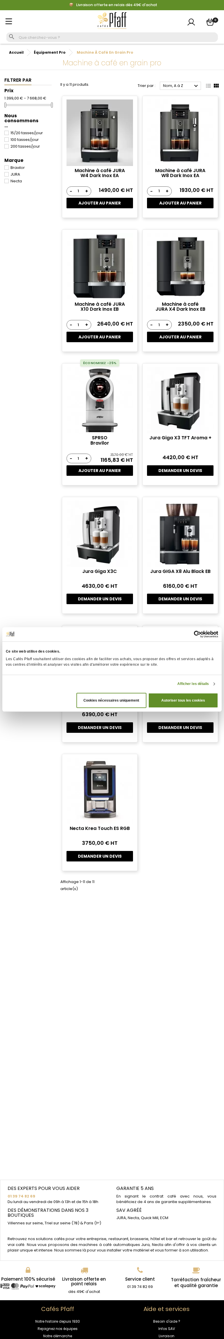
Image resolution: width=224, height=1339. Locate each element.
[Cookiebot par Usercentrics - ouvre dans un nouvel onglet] (192, 634)
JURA (15, 174)
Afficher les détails (193, 684)
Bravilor (17, 167)
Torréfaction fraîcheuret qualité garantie (196, 1283)
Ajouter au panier (99, 203)
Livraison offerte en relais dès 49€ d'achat (116, 5)
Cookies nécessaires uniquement (111, 700)
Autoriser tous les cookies (183, 700)
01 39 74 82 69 (21, 1196)
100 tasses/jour (24, 139)
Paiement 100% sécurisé (28, 1279)
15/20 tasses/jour (26, 133)
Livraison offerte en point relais (84, 1281)
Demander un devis (180, 470)
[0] (210, 22)
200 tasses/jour (25, 146)
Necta (16, 181)
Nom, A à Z (181, 86)
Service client (140, 1279)
